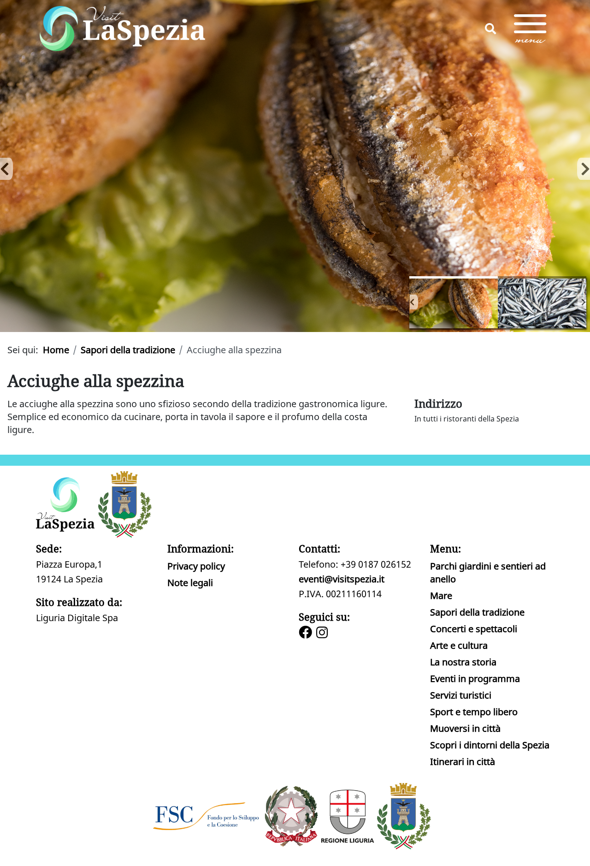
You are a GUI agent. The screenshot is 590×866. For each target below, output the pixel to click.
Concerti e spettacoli (473, 629)
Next (581, 302)
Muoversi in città (465, 728)
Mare (441, 595)
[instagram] (323, 633)
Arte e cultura (459, 645)
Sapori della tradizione (477, 612)
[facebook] (306, 633)
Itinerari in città (462, 761)
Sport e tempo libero (474, 712)
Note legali (190, 582)
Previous (4, 166)
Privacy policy (196, 566)
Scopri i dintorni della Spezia (489, 745)
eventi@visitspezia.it (341, 579)
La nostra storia (463, 662)
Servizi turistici (460, 695)
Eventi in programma (475, 678)
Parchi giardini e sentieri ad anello (488, 572)
